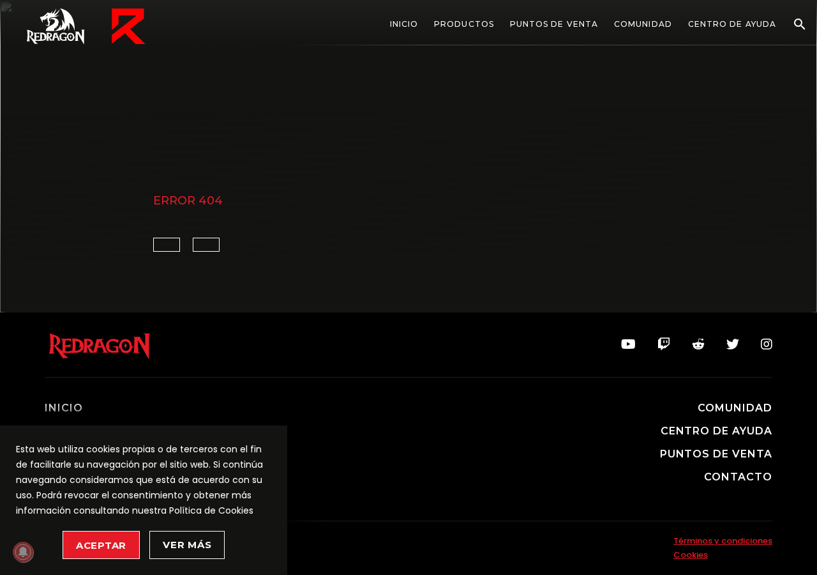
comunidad (735, 408)
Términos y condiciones (722, 541)
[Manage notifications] (23, 552)
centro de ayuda (716, 431)
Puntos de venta (554, 24)
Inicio (404, 24)
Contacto (738, 477)
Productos (464, 24)
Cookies (690, 555)
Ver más (187, 545)
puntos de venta (716, 454)
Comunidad (643, 24)
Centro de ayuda (732, 24)
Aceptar (101, 545)
